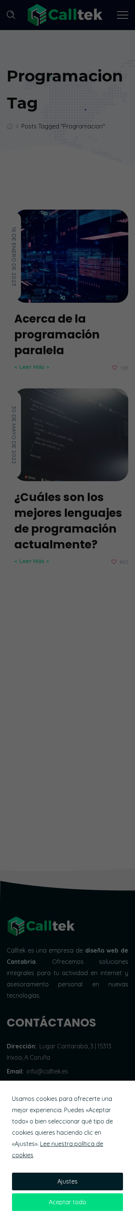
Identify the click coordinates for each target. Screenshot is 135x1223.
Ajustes (67, 1181)
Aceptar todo (67, 1202)
